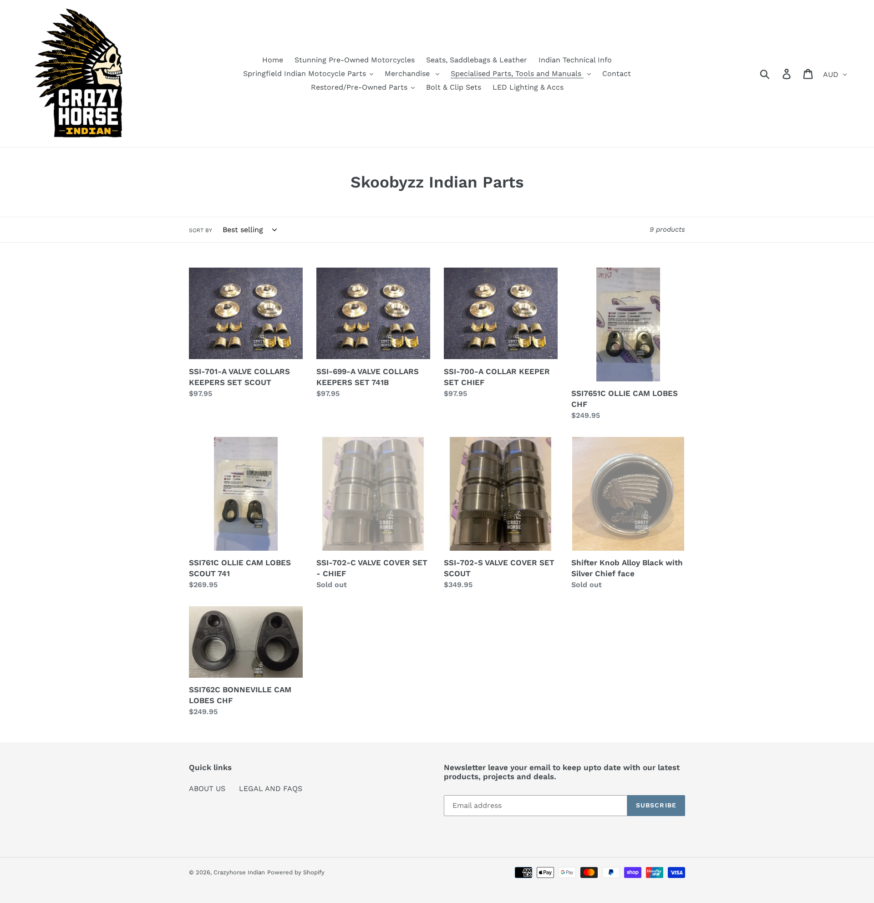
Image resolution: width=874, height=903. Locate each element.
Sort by (200, 230)
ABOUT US (207, 788)
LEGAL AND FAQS (270, 788)
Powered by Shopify (296, 872)
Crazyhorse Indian (239, 872)
